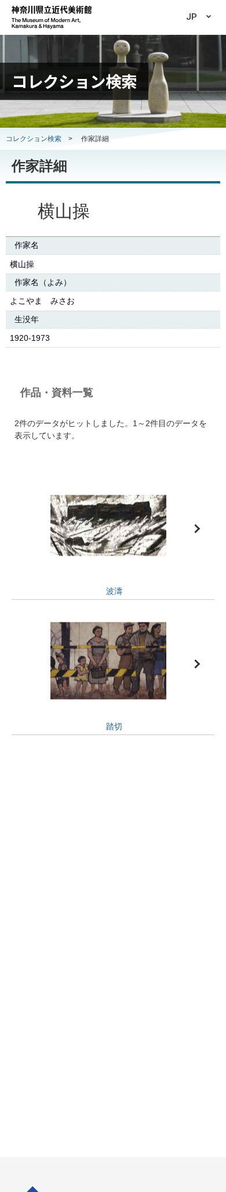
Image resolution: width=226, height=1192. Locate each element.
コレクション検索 (33, 139)
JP (191, 17)
